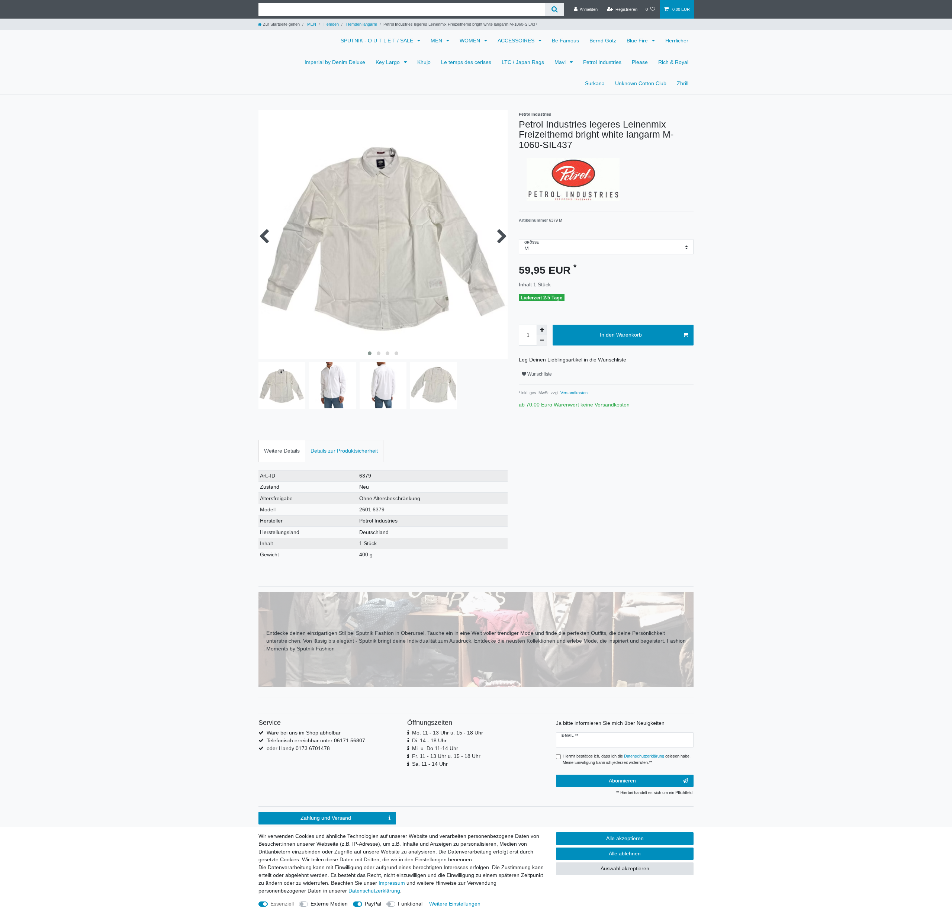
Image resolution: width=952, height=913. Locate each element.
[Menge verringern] (542, 340)
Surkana (595, 83)
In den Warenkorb (621, 335)
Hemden (330, 24)
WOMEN (471, 41)
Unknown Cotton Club (640, 83)
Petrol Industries (602, 62)
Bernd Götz (602, 41)
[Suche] (554, 9)
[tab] (281, 451)
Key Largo (388, 62)
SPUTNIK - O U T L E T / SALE (378, 41)
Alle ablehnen (625, 853)
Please (640, 62)
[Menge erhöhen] (542, 330)
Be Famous (565, 41)
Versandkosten (573, 392)
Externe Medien (329, 904)
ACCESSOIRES (517, 41)
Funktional (410, 904)
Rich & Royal (673, 62)
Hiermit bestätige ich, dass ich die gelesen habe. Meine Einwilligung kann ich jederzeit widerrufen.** (627, 759)
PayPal (373, 904)
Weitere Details (282, 451)
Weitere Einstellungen (454, 904)
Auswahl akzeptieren (625, 868)
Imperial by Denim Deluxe (335, 62)
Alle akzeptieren (625, 838)
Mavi (560, 62)
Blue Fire (638, 41)
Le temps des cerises (466, 62)
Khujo (424, 62)
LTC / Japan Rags (523, 62)
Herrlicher (676, 41)
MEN (311, 24)
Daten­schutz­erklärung (374, 891)
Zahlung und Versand (325, 818)
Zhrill (682, 83)
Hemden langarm (361, 24)
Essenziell (282, 904)
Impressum (392, 883)
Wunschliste (539, 374)
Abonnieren (622, 781)
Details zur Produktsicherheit (344, 451)
